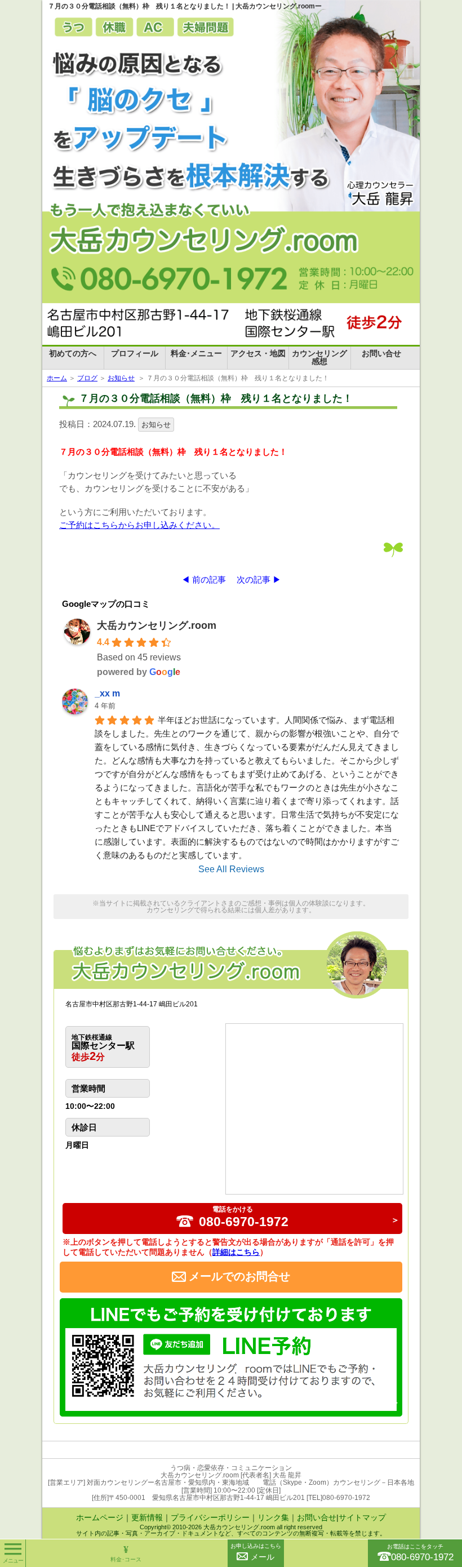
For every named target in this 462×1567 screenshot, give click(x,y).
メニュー (13, 1560)
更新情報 (147, 1517)
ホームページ (99, 1517)
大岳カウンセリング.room (156, 625)
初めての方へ (72, 353)
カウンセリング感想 (319, 357)
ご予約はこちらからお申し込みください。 (139, 525)
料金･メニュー (196, 353)
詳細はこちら (236, 1252)
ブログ (87, 378)
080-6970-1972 (243, 1217)
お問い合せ (381, 353)
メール (255, 1552)
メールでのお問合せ (239, 1276)
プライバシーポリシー (210, 1517)
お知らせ (121, 378)
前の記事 (209, 579)
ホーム (57, 378)
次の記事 (253, 579)
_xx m (107, 693)
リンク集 (273, 1517)
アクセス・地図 (258, 353)
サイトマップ (362, 1517)
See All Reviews (231, 869)
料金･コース (125, 1552)
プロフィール (134, 353)
